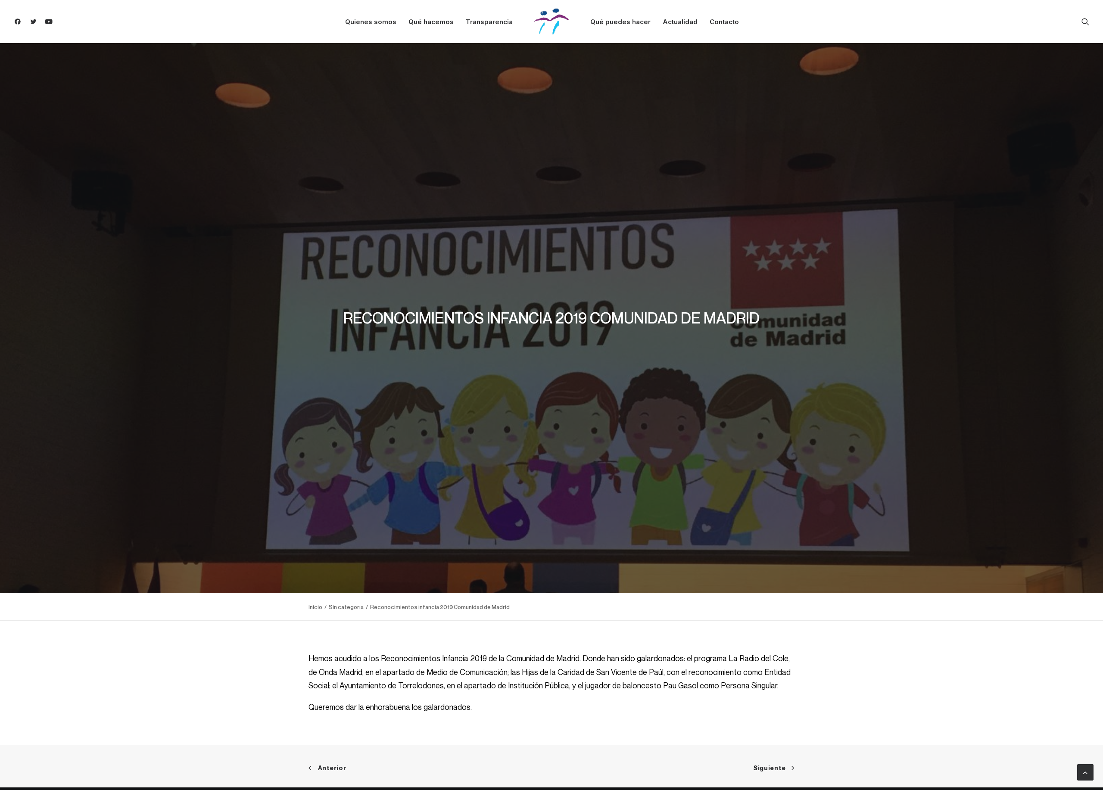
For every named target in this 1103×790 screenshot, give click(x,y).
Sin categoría (346, 606)
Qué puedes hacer (620, 22)
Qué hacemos (431, 22)
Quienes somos (370, 22)
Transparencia (489, 22)
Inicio (315, 606)
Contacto (724, 22)
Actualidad (680, 22)
